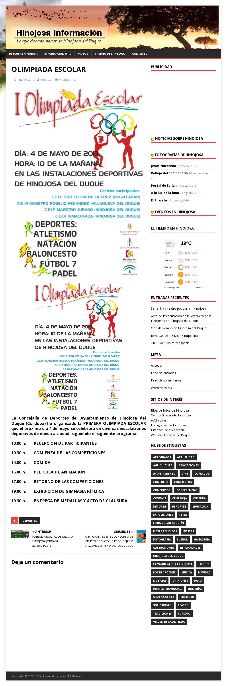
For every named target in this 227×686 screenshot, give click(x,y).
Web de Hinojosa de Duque (170, 435)
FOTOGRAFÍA (162, 539)
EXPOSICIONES (163, 515)
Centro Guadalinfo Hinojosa (171, 415)
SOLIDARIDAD (162, 605)
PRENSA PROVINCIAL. (167, 589)
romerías (195, 589)
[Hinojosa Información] (112, 47)
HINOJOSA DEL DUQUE (168, 556)
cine (185, 473)
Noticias (65, 80)
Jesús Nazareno (163, 166)
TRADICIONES (162, 613)
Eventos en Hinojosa (175, 211)
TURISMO (184, 613)
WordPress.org (161, 388)
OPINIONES (180, 581)
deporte (159, 506)
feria (183, 515)
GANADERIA (202, 539)
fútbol (182, 539)
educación (200, 506)
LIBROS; (203, 564)
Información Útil (57, 54)
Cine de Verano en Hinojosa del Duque (178, 328)
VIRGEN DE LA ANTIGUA (169, 622)
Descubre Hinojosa (23, 54)
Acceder (156, 365)
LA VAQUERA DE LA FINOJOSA (172, 564)
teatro (183, 605)
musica (187, 572)
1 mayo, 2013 (25, 80)
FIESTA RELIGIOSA (165, 531)
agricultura (162, 465)
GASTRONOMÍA (163, 548)
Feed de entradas (163, 373)
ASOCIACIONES (188, 465)
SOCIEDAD (187, 597)
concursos (161, 490)
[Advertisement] (183, 103)
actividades (162, 457)
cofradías (202, 473)
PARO (198, 581)
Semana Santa (163, 597)
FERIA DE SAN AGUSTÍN (168, 523)
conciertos (183, 482)
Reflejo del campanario (169, 173)
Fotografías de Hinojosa (179, 154)
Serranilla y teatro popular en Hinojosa (178, 308)
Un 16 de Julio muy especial (170, 343)
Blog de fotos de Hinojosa (170, 410)
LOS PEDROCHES (164, 572)
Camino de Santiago (110, 54)
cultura (199, 498)
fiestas (188, 531)
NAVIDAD (204, 572)
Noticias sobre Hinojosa (179, 138)
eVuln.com (158, 420)
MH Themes (74, 676)
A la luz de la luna (165, 193)
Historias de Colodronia (168, 430)
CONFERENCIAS (186, 490)
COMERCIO (160, 482)
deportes (30, 521)
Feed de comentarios (166, 380)
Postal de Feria (163, 185)
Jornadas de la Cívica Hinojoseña (174, 335)
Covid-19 (159, 498)
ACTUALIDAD (185, 457)
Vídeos (83, 54)
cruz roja (179, 498)
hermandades (190, 548)
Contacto (140, 54)
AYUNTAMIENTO (164, 473)
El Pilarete (159, 200)
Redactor (46, 80)
